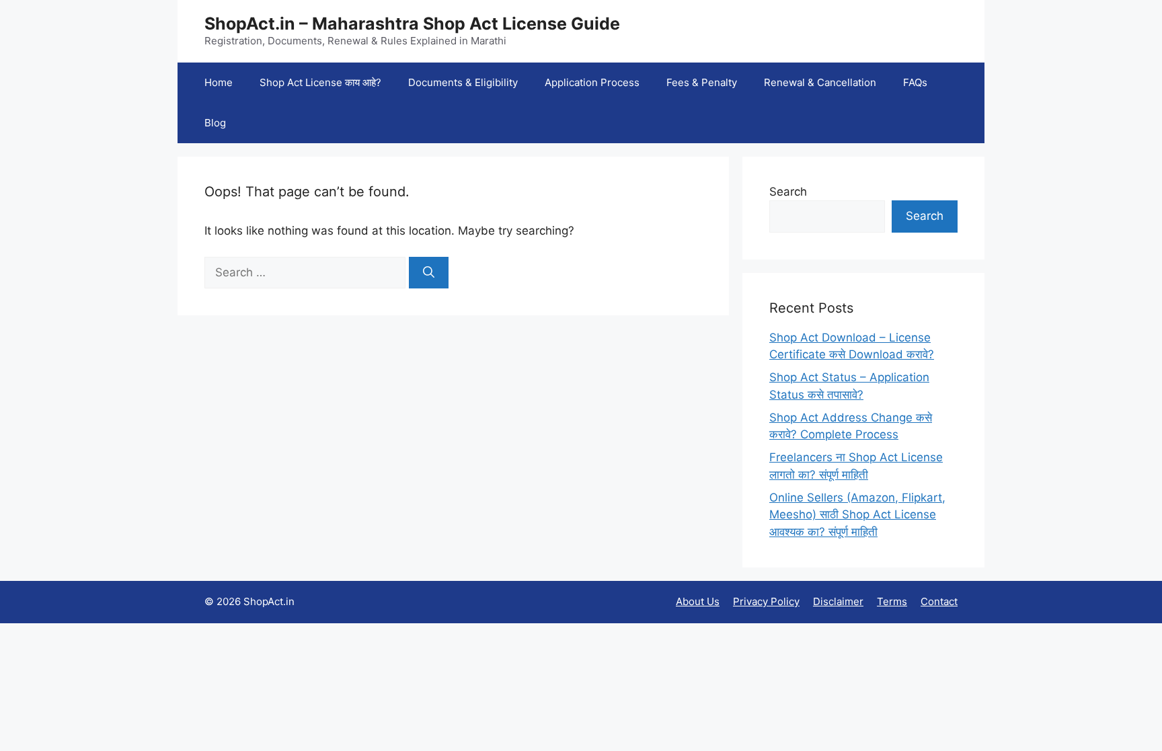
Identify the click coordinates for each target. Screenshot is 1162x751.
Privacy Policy (766, 601)
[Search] (429, 273)
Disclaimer (838, 601)
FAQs (915, 82)
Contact (939, 601)
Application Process (592, 82)
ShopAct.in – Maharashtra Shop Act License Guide (412, 23)
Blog (215, 122)
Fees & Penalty (701, 82)
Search (788, 191)
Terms (892, 601)
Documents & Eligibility (463, 82)
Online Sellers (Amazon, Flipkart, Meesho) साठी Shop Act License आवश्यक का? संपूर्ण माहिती (857, 515)
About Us (698, 601)
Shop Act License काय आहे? (320, 82)
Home (218, 82)
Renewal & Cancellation (820, 82)
